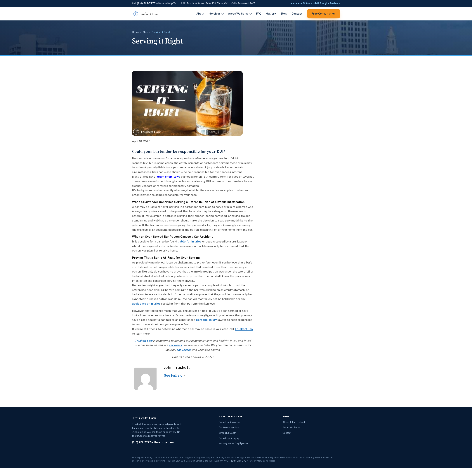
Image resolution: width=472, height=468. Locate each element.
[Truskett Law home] (146, 14)
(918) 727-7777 (141, 442)
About (200, 13)
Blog (284, 13)
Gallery (271, 13)
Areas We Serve (238, 13)
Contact (296, 13)
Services (215, 13)
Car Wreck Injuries (229, 427)
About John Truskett (293, 422)
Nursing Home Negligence (233, 443)
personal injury (206, 319)
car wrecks (184, 349)
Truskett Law (244, 329)
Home (135, 32)
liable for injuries (190, 241)
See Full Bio (173, 375)
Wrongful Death (227, 433)
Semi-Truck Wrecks (229, 422)
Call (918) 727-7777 (144, 3)
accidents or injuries (146, 303)
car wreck (175, 345)
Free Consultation (324, 13)
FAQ (258, 13)
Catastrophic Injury (229, 438)
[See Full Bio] (184, 375)
